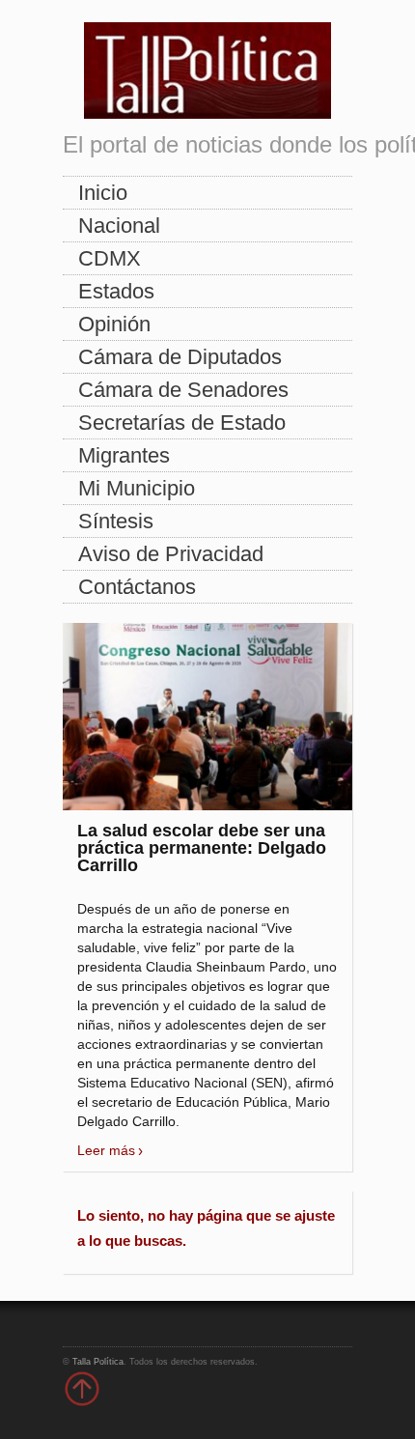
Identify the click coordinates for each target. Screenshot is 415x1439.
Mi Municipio (136, 488)
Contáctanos (137, 587)
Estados (116, 291)
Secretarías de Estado (182, 422)
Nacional (119, 225)
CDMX (109, 258)
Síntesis (115, 521)
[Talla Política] (207, 66)
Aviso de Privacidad (170, 554)
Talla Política (98, 1362)
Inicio (102, 193)
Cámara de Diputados (180, 357)
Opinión (114, 324)
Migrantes (124, 455)
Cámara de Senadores (183, 390)
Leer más (106, 1150)
